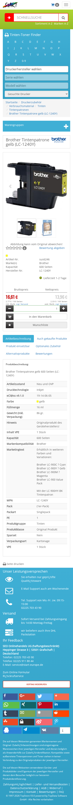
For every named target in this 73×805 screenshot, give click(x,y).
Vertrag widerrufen (36, 684)
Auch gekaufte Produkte (52, 338)
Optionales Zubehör (48, 346)
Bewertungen (44, 353)
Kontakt (31, 792)
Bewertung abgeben (52, 248)
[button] (10, 186)
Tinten (42, 106)
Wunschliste (40, 325)
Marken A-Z (61, 23)
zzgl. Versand (22, 304)
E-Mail (25, 588)
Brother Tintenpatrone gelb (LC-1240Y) (33, 113)
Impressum (16, 792)
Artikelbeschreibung (18, 338)
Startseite (12, 102)
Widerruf (55, 788)
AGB (43, 788)
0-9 (24, 61)
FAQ (61, 792)
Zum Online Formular (16, 672)
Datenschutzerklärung (24, 788)
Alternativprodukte (18, 353)
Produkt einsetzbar (18, 346)
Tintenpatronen (19, 110)
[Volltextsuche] (63, 17)
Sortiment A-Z (43, 23)
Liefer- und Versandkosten (51, 784)
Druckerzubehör (31, 102)
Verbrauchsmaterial (21, 106)
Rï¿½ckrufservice (13, 676)
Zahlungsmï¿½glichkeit (17, 784)
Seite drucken (15, 564)
